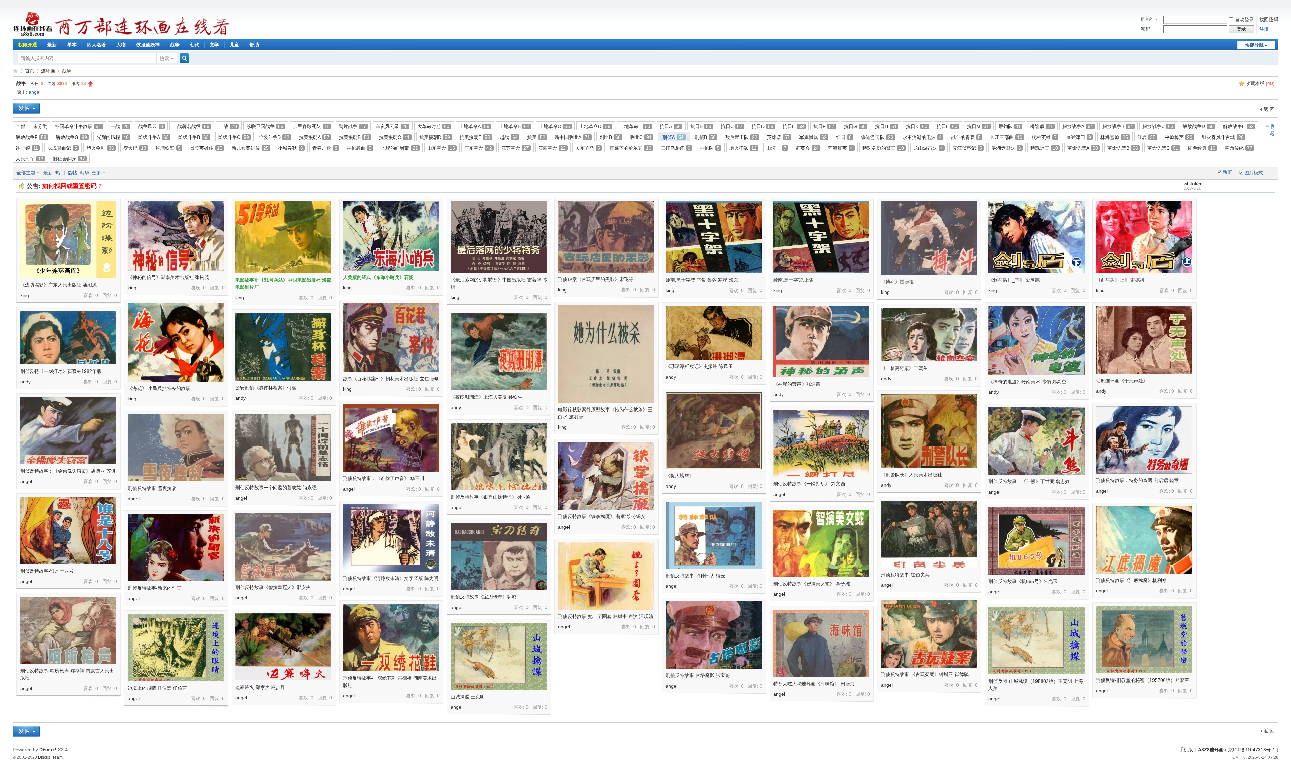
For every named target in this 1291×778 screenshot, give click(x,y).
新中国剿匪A (572, 137)
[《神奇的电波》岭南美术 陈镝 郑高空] (1036, 340)
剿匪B (610, 137)
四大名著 (96, 44)
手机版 (1186, 749)
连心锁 (27, 148)
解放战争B (1117, 126)
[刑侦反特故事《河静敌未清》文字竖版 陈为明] (391, 538)
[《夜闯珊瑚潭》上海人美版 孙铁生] (499, 351)
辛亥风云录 (392, 126)
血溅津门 (1078, 137)
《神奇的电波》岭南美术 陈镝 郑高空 (1027, 381)
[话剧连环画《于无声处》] (1144, 340)
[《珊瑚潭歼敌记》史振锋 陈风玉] (714, 333)
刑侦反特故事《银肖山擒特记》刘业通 (491, 497)
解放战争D (1198, 126)
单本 (72, 44)
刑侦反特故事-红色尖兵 (905, 574)
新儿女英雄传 (250, 148)
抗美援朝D (434, 137)
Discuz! (47, 749)
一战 (120, 126)
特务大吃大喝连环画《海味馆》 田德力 (814, 683)
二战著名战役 (190, 126)
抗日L (947, 126)
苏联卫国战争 (264, 126)
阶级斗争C (233, 137)
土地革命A (474, 126)
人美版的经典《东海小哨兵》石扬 (378, 277)
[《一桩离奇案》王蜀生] (929, 334)
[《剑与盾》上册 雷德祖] (1144, 237)
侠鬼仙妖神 (148, 44)
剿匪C (641, 137)
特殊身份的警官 (883, 148)
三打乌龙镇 (675, 148)
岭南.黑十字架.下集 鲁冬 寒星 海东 (702, 280)
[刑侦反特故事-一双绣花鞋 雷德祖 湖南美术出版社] (391, 637)
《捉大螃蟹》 (680, 475)
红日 (844, 137)
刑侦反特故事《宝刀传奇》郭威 (483, 596)
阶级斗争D (274, 137)
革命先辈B (1122, 148)
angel (34, 92)
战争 (175, 44)
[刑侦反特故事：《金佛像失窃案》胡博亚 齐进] (68, 430)
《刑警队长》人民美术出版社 (911, 474)
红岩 (1146, 137)
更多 (96, 173)
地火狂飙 (743, 148)
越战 (509, 137)
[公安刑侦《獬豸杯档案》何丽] (283, 347)
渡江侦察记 (967, 148)
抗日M (978, 126)
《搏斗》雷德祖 (897, 281)
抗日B (700, 126)
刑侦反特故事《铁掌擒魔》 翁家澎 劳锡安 (602, 516)
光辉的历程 (112, 137)
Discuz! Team (50, 757)
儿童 (234, 44)
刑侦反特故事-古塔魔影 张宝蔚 (698, 675)
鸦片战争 (352, 126)
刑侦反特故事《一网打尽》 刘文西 (809, 484)
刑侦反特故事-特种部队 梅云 (695, 575)
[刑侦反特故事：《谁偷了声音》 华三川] (391, 438)
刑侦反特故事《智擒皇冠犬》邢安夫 (273, 587)
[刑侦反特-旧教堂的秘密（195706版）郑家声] (1144, 639)
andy (671, 377)
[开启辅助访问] (1276, 5)
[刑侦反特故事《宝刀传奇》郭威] (499, 556)
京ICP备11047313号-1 (1251, 749)
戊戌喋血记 (62, 148)
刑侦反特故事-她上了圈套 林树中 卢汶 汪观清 (605, 616)
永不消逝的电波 (922, 137)
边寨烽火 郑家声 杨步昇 (260, 687)
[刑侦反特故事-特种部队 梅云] (714, 535)
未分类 (40, 126)
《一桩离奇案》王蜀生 (904, 368)
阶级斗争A (153, 137)
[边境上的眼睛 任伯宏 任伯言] (176, 647)
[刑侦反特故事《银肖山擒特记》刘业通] (499, 456)
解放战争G (71, 137)
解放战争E (1238, 126)
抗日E (793, 126)
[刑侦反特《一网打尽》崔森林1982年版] (68, 337)
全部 (20, 126)
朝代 (194, 44)
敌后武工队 (741, 137)
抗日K (916, 126)
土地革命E (635, 126)
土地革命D (594, 126)
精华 (84, 173)
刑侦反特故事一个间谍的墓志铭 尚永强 (276, 487)
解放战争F (31, 137)
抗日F (823, 126)
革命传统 (1238, 148)
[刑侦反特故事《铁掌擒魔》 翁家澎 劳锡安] (606, 476)
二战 (228, 126)
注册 (1264, 29)
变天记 (134, 148)
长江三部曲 (1006, 137)
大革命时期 (433, 126)
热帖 (72, 173)
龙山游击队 (928, 148)
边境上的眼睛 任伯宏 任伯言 (157, 688)
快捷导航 (1254, 45)
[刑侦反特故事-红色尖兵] (929, 534)
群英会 (807, 148)
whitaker (1193, 183)
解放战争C (1157, 126)
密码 (1145, 29)
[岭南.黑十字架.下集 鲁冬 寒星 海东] (714, 237)
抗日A (670, 126)
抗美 (536, 137)
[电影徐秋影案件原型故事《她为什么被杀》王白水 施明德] (606, 354)
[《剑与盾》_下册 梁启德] (1036, 237)
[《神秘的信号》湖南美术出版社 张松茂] (176, 236)
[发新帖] (26, 108)
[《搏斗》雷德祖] (929, 238)
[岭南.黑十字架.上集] (821, 237)
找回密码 (1268, 19)
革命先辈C (1162, 148)
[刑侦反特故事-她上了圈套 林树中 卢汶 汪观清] (606, 576)
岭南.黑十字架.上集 (793, 280)
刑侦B (705, 137)
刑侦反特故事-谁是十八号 (47, 571)
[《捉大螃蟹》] (714, 430)
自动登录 (1244, 19)
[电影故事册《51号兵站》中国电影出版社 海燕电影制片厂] (283, 237)
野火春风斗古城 (1223, 137)
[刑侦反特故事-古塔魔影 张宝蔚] (714, 635)
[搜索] (183, 58)
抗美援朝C (394, 137)
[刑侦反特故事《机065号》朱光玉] (1036, 541)
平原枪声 (1178, 137)
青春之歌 (324, 148)
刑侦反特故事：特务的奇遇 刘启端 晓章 (1137, 480)
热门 (60, 173)
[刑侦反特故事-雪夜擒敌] (176, 447)
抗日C (731, 126)
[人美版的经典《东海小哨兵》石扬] (391, 236)
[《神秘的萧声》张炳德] (821, 341)
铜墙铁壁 (168, 148)
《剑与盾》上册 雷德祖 (1120, 280)
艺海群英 (840, 148)
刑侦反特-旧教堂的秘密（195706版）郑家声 (1142, 680)
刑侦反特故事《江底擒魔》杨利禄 (1131, 580)
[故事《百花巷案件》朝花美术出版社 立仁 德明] (391, 337)
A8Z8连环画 (1211, 749)
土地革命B (514, 126)
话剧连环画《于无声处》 (1122, 380)
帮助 (254, 44)
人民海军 (29, 158)
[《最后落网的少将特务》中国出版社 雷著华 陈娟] (499, 237)
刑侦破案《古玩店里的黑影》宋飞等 (595, 279)
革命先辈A (1082, 148)
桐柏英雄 (1044, 137)
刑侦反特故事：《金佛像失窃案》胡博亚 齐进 (68, 471)
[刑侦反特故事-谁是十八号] (68, 530)
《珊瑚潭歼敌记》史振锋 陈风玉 (699, 366)
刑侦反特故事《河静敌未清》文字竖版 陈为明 (390, 578)
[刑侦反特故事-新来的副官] (176, 547)
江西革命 (552, 148)
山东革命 (441, 148)
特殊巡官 (1044, 148)
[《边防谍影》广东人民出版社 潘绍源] (68, 239)
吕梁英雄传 (206, 148)
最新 (52, 44)
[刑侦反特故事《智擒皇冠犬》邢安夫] (283, 547)
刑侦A (673, 137)
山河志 (776, 148)
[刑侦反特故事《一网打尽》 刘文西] (821, 443)
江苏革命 (515, 148)
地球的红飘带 (399, 148)
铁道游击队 (877, 137)
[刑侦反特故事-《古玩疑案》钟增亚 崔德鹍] (929, 634)
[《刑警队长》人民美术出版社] (929, 431)
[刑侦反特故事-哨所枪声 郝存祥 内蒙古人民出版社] (68, 630)
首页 (29, 70)
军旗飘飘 (813, 137)
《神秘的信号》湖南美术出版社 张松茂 (168, 277)
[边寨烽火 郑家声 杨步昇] (283, 646)
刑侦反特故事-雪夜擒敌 (152, 488)
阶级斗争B (193, 137)
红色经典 (1201, 148)
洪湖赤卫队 (1006, 148)
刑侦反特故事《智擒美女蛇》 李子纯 (811, 583)
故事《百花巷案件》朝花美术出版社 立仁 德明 (391, 378)
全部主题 (25, 173)
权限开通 (27, 44)
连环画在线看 (15, 71)
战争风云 (150, 126)
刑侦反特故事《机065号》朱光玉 (1023, 581)
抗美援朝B (354, 137)
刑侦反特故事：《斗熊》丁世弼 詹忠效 (1029, 481)
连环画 (48, 70)
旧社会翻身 (69, 158)
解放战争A (1077, 126)
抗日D (762, 126)
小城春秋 (290, 148)
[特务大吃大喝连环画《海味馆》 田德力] (821, 643)
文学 (214, 44)
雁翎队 (1010, 126)
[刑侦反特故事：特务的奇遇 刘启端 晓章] (1144, 440)
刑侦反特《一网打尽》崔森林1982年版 (61, 371)
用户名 (1147, 19)
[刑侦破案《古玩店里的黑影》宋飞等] (606, 237)
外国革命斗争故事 (78, 126)
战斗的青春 (966, 137)
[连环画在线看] (33, 35)
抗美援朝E (475, 137)
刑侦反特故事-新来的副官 (154, 588)
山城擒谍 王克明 (468, 696)
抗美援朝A (314, 137)
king (24, 295)
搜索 (164, 58)
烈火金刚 (100, 148)
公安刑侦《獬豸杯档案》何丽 (266, 387)
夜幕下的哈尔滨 (630, 148)
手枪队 (710, 148)
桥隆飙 (1041, 126)
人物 (121, 44)
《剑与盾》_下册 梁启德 (1014, 280)
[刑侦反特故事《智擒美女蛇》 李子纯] (821, 543)
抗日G (855, 126)
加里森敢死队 (311, 126)
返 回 (1269, 109)
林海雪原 (1114, 137)
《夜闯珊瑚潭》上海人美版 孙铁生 (486, 397)
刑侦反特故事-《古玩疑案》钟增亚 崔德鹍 (925, 674)
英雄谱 (778, 137)
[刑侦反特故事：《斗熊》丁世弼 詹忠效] (1036, 441)
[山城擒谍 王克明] (499, 656)
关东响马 (587, 148)
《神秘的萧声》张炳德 (796, 384)
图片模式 (1253, 173)
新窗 (1227, 172)
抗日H (886, 126)
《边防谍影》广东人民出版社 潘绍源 (58, 284)
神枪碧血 (359, 148)
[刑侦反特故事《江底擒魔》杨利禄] (1144, 540)
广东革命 (478, 148)
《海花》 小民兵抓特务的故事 (159, 388)
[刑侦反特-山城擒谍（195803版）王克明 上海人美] (1036, 640)
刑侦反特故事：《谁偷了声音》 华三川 (383, 478)
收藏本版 (1260, 83)
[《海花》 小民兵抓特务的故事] (176, 342)
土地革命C (554, 126)
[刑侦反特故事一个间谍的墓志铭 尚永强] (283, 447)
